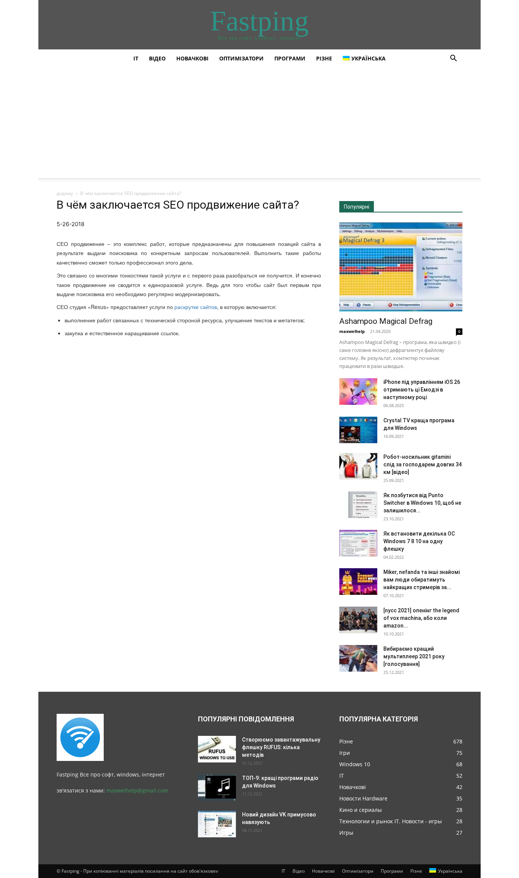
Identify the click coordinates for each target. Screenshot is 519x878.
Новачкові (192, 58)
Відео (157, 58)
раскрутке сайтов (195, 307)
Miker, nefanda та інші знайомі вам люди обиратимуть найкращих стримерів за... (421, 579)
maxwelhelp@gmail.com (137, 790)
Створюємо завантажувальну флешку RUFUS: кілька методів (281, 747)
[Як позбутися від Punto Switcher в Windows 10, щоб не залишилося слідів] (358, 504)
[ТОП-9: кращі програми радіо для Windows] (217, 787)
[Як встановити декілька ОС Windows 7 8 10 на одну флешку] (358, 543)
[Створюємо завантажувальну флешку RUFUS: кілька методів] (217, 749)
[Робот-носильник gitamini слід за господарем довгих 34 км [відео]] (358, 466)
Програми (289, 58)
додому (65, 193)
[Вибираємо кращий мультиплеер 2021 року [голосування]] (358, 658)
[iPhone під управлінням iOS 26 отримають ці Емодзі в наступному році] (358, 391)
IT (135, 58)
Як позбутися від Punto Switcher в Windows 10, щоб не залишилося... (422, 502)
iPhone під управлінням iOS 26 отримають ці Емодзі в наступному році (421, 389)
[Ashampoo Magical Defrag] (400, 267)
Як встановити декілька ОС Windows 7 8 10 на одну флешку (419, 541)
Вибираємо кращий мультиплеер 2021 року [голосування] (414, 656)
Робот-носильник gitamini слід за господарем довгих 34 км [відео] (422, 464)
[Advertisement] (259, 124)
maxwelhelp (352, 331)
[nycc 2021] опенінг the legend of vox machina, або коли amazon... (421, 618)
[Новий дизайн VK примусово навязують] (217, 824)
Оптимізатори (241, 58)
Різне (324, 58)
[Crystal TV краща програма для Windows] (358, 430)
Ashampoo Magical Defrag (385, 321)
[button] (453, 59)
